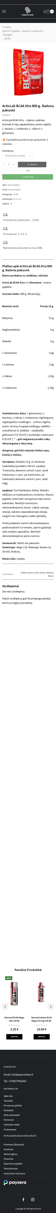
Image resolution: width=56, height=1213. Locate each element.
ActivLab (17, 199)
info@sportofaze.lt (22, 1074)
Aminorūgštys (10, 1154)
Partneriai (9, 1119)
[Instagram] (32, 1199)
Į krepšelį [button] (14, 1037)
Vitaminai (8, 1158)
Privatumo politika (13, 1105)
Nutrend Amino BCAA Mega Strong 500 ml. (41, 1019)
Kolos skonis (39, 572)
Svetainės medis (12, 1124)
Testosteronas (11, 1168)
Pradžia (6, 27)
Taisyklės (8, 1100)
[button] (5, 1007)
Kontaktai (9, 1110)
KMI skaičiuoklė (12, 1115)
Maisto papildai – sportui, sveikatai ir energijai (23, 32)
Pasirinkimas (8, 150)
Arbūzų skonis (27, 572)
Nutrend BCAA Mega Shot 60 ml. (14, 1019)
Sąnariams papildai (13, 1163)
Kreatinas (8, 1149)
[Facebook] (11, 203)
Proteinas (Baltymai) (14, 1144)
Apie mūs (8, 1096)
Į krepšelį (33, 165)
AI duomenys (10, 1129)
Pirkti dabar (28, 177)
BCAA (7, 38)
